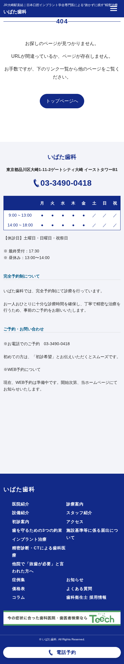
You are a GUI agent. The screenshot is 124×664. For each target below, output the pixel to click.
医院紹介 (20, 504)
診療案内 (75, 504)
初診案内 (20, 521)
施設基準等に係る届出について (92, 534)
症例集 (18, 579)
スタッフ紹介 (79, 512)
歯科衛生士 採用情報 (86, 597)
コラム (18, 597)
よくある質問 (79, 588)
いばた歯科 (15, 11)
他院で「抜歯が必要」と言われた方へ (38, 567)
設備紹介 (20, 512)
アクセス (75, 521)
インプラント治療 (29, 539)
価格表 (18, 588)
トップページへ (62, 100)
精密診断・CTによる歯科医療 (39, 551)
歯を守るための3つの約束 (37, 530)
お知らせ (75, 579)
